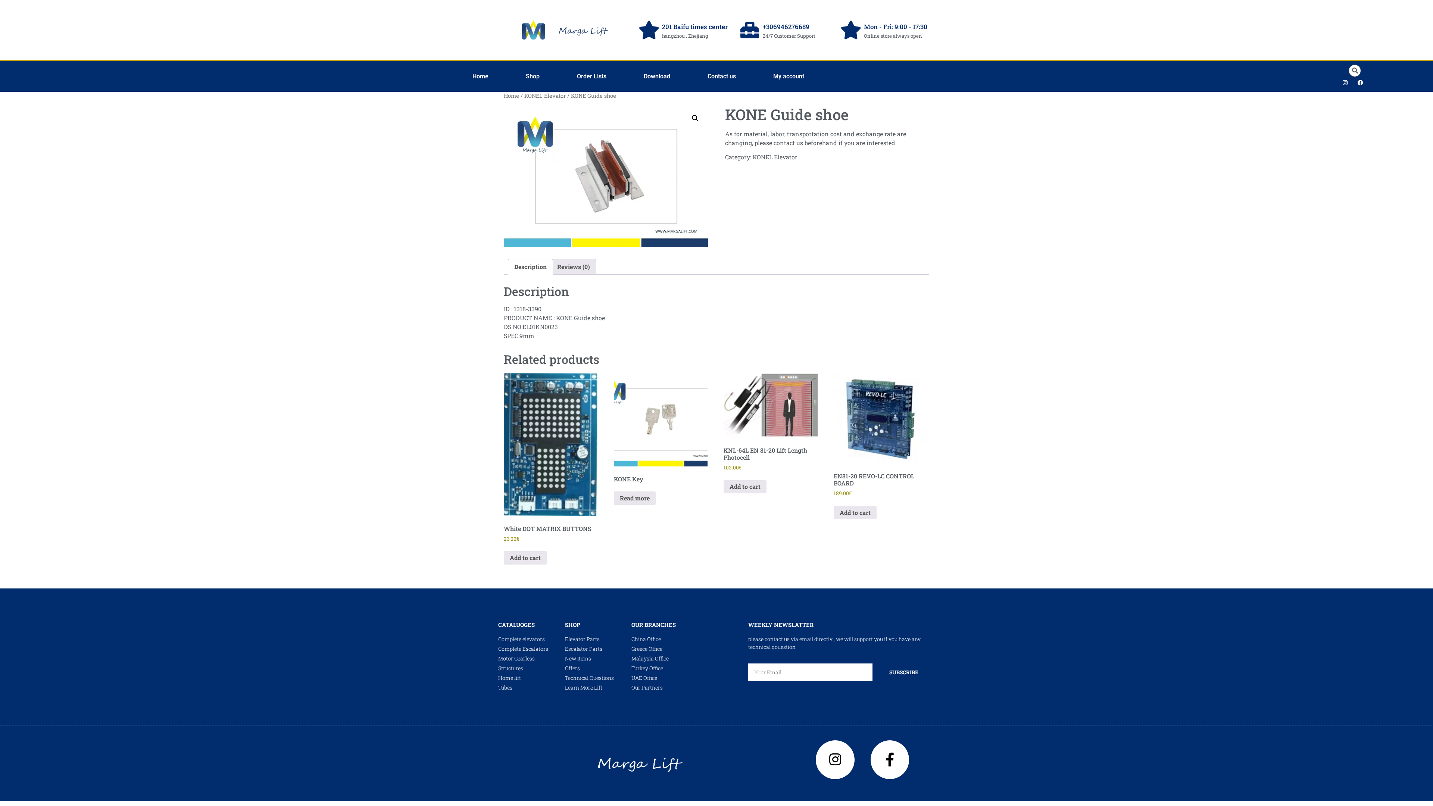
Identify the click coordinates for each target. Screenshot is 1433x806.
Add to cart (525, 558)
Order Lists (591, 76)
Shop (533, 76)
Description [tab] (530, 267)
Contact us (722, 76)
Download (657, 76)
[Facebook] (1360, 82)
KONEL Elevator (545, 95)
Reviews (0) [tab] (573, 267)
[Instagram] (1345, 82)
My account (788, 76)
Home (480, 76)
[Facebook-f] (890, 759)
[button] (1355, 71)
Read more (635, 498)
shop (572, 624)
